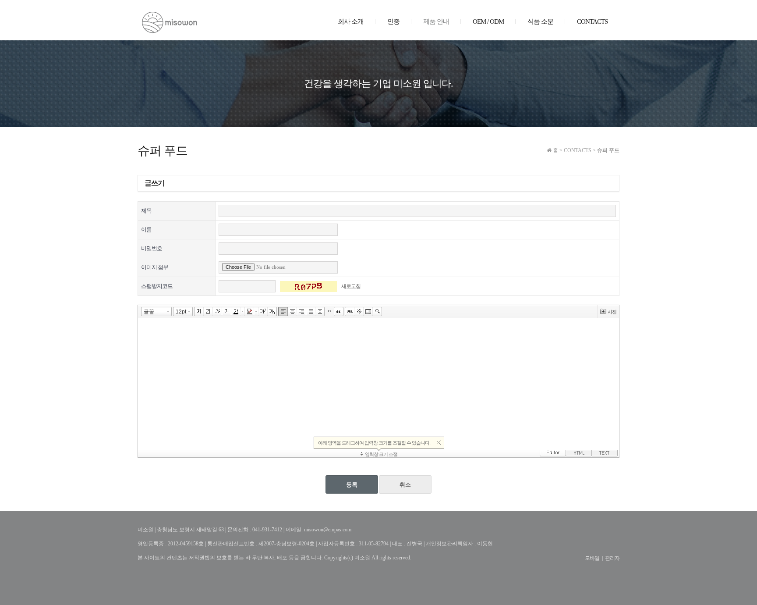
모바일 (592, 558)
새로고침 (351, 286)
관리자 (612, 558)
